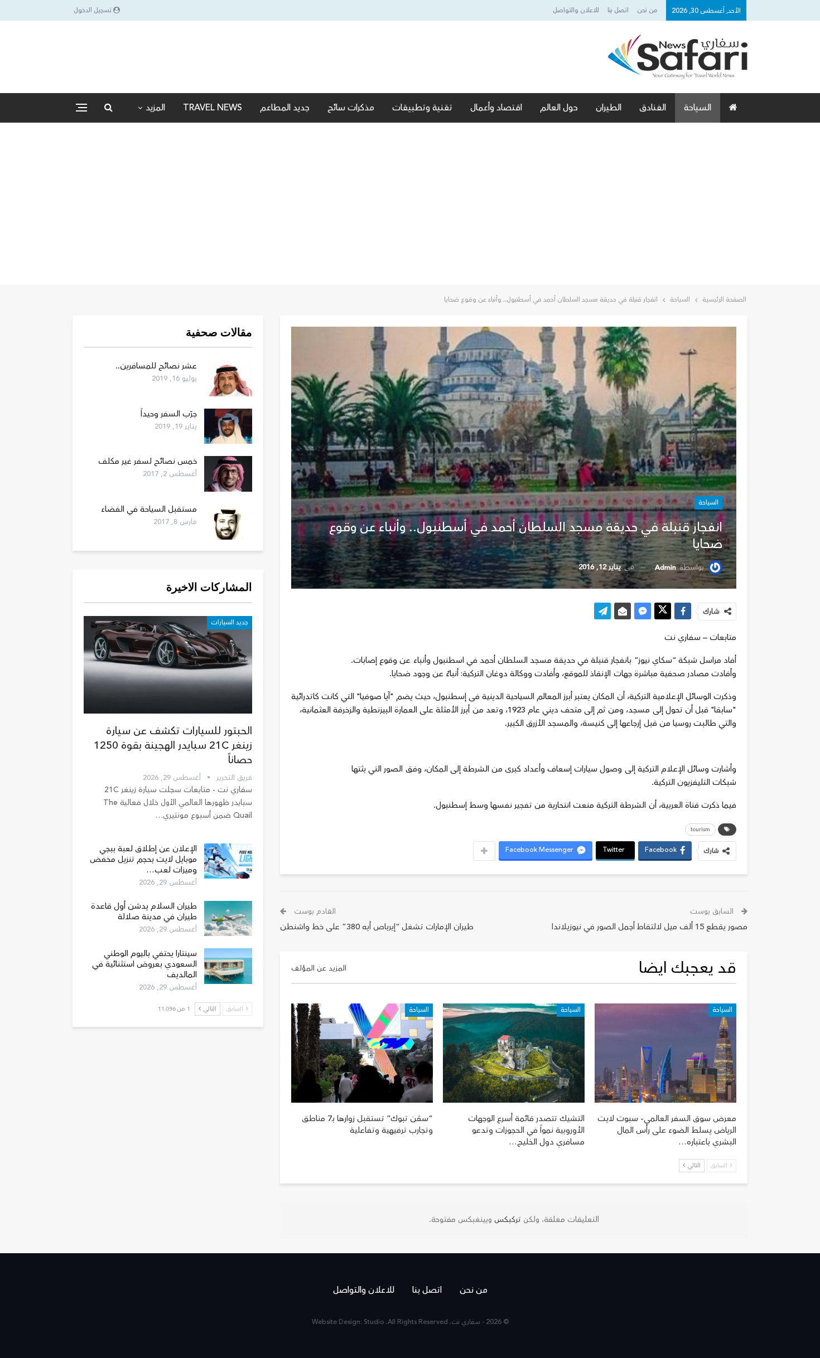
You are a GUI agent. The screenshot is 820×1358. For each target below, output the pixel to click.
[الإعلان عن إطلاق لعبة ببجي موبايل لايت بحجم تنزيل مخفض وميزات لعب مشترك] (228, 861)
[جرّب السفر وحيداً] (228, 426)
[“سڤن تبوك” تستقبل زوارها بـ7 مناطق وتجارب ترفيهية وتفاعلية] (362, 1053)
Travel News (212, 107)
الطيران (608, 107)
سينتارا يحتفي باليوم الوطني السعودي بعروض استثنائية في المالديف (144, 964)
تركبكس (506, 1220)
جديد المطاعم (285, 107)
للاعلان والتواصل (576, 10)
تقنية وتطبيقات (422, 107)
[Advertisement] (410, 206)
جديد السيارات (229, 622)
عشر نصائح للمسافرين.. (156, 366)
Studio (374, 1322)
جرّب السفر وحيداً (169, 414)
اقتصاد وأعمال (496, 107)
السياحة (697, 107)
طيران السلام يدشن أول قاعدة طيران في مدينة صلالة (144, 911)
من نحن (647, 10)
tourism (700, 829)
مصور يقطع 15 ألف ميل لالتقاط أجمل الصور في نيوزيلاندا (649, 926)
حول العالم (559, 107)
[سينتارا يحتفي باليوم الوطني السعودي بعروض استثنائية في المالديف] (228, 966)
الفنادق (652, 107)
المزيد (155, 107)
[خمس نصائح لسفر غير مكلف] (228, 474)
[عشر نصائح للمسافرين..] (228, 378)
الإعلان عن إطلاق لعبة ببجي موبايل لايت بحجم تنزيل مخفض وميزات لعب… (143, 859)
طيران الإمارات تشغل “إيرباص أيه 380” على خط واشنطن (377, 926)
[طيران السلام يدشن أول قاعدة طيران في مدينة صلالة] (228, 919)
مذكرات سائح (350, 107)
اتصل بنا (618, 10)
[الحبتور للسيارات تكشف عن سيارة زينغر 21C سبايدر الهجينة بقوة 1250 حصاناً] (168, 665)
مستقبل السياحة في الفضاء (149, 509)
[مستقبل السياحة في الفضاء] (228, 522)
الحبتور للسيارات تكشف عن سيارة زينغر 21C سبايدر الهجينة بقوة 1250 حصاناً (173, 745)
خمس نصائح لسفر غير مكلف (147, 461)
